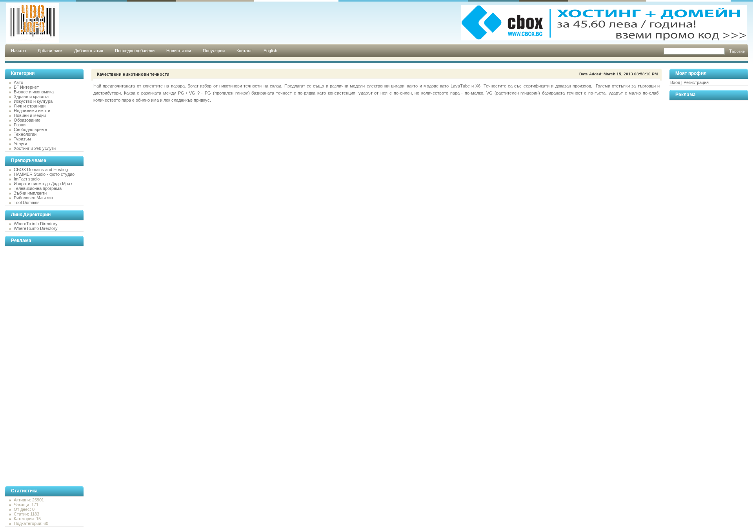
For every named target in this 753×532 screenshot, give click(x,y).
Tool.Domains (27, 202)
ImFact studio (27, 179)
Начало (18, 50)
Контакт (244, 50)
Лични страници (29, 106)
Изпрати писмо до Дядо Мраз (43, 183)
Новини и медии (30, 115)
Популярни (214, 50)
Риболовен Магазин (33, 197)
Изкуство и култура (33, 101)
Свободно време (30, 129)
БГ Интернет (26, 87)
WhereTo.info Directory (36, 223)
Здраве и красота (31, 96)
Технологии (25, 134)
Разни (19, 124)
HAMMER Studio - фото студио (44, 174)
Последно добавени (135, 50)
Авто (18, 82)
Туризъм (22, 139)
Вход (675, 82)
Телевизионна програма (38, 188)
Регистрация (696, 82)
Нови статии (178, 50)
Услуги (20, 143)
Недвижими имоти (32, 110)
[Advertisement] (36, 364)
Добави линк (50, 50)
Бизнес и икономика (34, 91)
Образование (27, 120)
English (270, 50)
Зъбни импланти (30, 193)
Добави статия (88, 50)
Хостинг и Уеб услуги (35, 148)
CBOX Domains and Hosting (41, 169)
